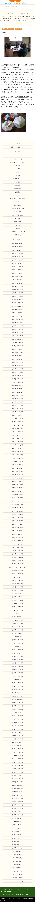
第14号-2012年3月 (17, 834)
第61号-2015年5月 (17, 679)
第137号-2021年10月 (17, 425)
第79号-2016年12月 (17, 620)
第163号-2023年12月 (17, 339)
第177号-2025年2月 (17, 293)
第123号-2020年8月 (17, 471)
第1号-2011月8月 (17, 877)
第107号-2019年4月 (17, 524)
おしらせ (7, 6)
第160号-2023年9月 (17, 349)
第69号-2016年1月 (17, 653)
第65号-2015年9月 (17, 666)
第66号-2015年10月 (17, 663)
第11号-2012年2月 (17, 844)
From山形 (18, 28)
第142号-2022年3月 (17, 408)
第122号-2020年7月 (17, 474)
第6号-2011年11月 (17, 861)
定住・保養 (17, 6)
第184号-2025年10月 (17, 270)
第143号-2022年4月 (17, 405)
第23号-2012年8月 (17, 805)
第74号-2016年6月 (17, 636)
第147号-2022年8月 (17, 392)
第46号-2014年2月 (8, 28)
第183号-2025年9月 (17, 273)
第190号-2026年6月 (17, 246)
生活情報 (12, 6)
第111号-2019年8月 (17, 511)
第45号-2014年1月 (17, 732)
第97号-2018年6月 (17, 557)
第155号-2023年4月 (17, 365)
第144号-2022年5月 (17, 402)
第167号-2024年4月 (17, 326)
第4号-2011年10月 (17, 868)
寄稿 (17, 172)
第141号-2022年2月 (17, 412)
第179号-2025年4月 (17, 286)
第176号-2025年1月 (17, 296)
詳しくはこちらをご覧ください (16, 21)
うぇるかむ (23, 6)
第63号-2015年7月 (17, 673)
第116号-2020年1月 (17, 494)
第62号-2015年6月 (17, 676)
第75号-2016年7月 (17, 633)
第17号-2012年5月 (17, 825)
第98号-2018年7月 (17, 554)
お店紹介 (17, 192)
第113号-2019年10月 (17, 504)
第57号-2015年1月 (17, 692)
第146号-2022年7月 (17, 395)
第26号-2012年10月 (17, 795)
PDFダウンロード (17, 159)
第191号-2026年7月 (17, 250)
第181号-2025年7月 (17, 279)
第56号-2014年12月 (17, 696)
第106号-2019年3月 (17, 527)
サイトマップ (5, 889)
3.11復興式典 (17, 211)
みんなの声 (17, 225)
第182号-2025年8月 (17, 276)
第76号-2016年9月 (17, 630)
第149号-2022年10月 (17, 385)
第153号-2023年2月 (17, 372)
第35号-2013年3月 (17, 765)
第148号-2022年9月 (17, 389)
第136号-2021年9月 (17, 428)
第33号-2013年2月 (17, 772)
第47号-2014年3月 (17, 725)
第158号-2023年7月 (17, 356)
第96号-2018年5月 (17, 560)
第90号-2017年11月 (17, 583)
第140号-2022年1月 (17, 415)
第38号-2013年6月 (17, 755)
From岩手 (17, 182)
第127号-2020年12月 (17, 458)
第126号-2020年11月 (17, 461)
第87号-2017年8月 (17, 593)
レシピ (17, 155)
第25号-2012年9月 (17, 798)
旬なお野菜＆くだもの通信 (17, 198)
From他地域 (17, 188)
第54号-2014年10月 (17, 702)
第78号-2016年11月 (17, 623)
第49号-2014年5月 (17, 719)
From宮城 (17, 175)
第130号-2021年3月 (17, 448)
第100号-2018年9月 (17, 547)
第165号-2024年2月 (17, 332)
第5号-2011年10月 (17, 864)
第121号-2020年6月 (17, 478)
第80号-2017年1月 (17, 616)
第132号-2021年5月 (17, 441)
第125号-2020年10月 (17, 464)
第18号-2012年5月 (17, 821)
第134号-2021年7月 (17, 435)
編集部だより (17, 235)
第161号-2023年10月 (17, 346)
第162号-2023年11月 (17, 342)
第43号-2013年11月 (17, 739)
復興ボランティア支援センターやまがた (18, 898)
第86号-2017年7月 (17, 597)
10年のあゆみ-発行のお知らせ (17, 162)
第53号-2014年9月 (17, 706)
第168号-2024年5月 (17, 322)
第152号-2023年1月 (17, 375)
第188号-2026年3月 (17, 256)
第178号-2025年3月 (17, 289)
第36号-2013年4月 (17, 762)
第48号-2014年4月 (17, 722)
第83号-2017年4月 (17, 607)
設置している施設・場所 (17, 147)
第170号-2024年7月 (17, 316)
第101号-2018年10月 (17, 544)
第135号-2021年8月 (17, 431)
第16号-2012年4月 (17, 828)
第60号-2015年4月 (17, 683)
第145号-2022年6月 (17, 398)
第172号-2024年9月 (17, 309)
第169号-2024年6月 (17, 319)
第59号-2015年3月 (17, 686)
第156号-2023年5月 (17, 362)
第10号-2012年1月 (17, 848)
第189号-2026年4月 (17, 253)
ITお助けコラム (17, 178)
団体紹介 (17, 228)
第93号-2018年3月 (17, 570)
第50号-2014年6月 (17, 716)
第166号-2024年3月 (17, 329)
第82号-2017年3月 (17, 610)
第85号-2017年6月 (17, 600)
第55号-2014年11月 (17, 699)
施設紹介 (17, 185)
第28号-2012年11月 (17, 788)
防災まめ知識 (17, 205)
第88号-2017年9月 (17, 590)
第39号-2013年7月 (17, 752)
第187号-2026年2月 (17, 260)
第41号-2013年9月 (17, 745)
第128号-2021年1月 (17, 455)
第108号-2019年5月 (17, 521)
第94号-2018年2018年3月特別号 (17, 567)
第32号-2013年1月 (17, 775)
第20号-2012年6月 (17, 815)
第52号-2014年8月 (17, 709)
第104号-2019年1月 (17, 534)
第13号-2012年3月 (17, 838)
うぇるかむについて (17, 143)
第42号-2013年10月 (17, 742)
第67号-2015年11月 (17, 659)
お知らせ (17, 218)
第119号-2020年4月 (17, 484)
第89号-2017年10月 (17, 587)
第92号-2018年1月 (17, 577)
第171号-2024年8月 (17, 313)
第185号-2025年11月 (17, 266)
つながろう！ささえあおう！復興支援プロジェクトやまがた (17, 894)
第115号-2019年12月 (17, 498)
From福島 (17, 168)
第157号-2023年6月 (17, 359)
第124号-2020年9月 (17, 468)
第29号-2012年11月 (17, 785)
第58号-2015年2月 (17, 689)
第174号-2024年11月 (17, 303)
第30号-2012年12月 (17, 782)
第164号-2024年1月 (17, 336)
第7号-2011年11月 (18, 858)
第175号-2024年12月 (17, 299)
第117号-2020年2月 (17, 491)
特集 (17, 202)
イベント (29, 6)
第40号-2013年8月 (17, 749)
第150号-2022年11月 (17, 382)
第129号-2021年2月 (17, 451)
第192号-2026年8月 (17, 243)
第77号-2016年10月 (17, 626)
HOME (2, 6)
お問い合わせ (7, 891)
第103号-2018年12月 (17, 537)
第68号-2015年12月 (17, 656)
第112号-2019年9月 (17, 507)
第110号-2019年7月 (17, 514)
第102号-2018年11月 (17, 540)
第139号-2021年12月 (17, 418)
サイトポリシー (15, 889)
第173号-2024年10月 (17, 306)
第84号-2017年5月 (17, 603)
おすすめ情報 (17, 221)
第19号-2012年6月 (17, 818)
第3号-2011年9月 (17, 871)
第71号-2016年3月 (17, 646)
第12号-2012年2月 (17, 841)
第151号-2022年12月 (18, 379)
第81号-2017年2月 (17, 613)
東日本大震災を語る (17, 215)
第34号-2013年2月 (17, 768)
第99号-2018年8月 (17, 550)
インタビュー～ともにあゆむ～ (17, 231)
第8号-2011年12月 (17, 854)
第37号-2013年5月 (17, 758)
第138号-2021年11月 (17, 422)
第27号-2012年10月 (17, 792)
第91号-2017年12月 (17, 580)
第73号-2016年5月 (17, 640)
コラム (17, 195)
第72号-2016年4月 (17, 643)
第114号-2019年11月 (17, 501)
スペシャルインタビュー (17, 208)
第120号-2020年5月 (17, 481)
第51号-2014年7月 (17, 712)
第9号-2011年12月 (17, 851)
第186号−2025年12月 (17, 263)
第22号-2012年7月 (17, 808)
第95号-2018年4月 (17, 564)
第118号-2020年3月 (17, 488)
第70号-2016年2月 (17, 650)
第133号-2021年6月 (17, 438)
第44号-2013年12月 (17, 735)
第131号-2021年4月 (17, 445)
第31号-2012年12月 (17, 778)
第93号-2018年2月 (17, 574)
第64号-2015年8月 (17, 669)
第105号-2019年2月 (17, 531)
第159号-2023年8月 (17, 352)
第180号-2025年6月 (17, 283)
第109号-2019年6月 (17, 517)
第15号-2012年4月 (17, 831)
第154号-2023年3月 (17, 369)
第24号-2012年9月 (17, 801)
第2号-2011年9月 (17, 874)
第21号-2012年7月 (17, 811)
